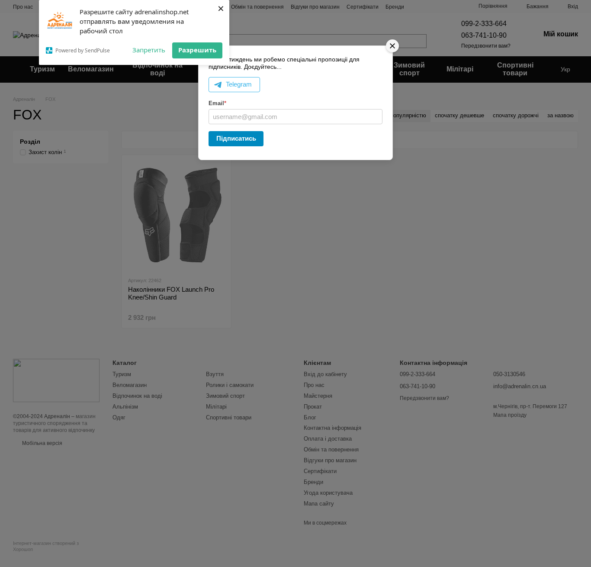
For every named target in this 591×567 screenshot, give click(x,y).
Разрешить (197, 49)
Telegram (239, 84)
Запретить (148, 49)
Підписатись (236, 138)
